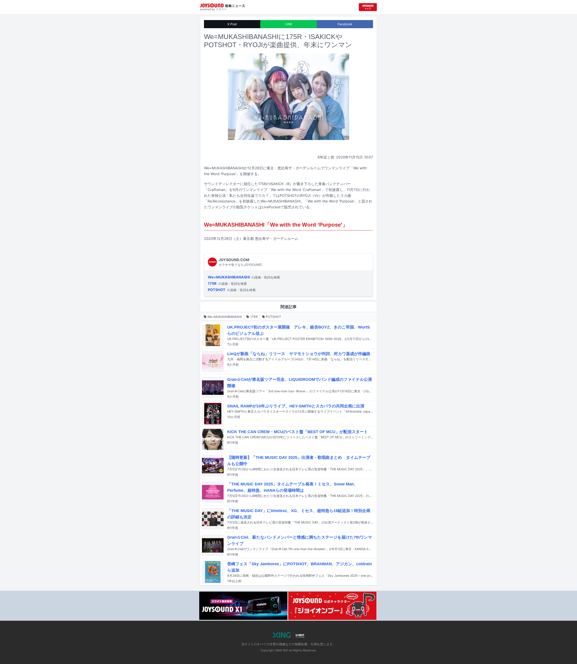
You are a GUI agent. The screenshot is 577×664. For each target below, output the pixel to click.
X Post (232, 24)
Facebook (345, 24)
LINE (288, 24)
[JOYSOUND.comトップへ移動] (368, 7)
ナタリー (221, 9)
